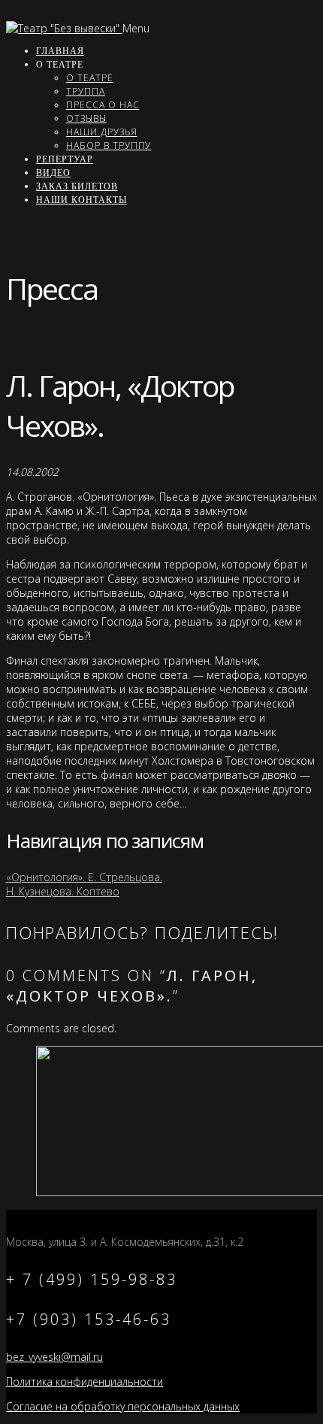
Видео (53, 172)
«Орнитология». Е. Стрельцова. (84, 877)
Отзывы (86, 118)
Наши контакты (81, 199)
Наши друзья (101, 132)
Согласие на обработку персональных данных (123, 1406)
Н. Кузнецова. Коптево (62, 891)
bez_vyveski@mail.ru (54, 1357)
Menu (135, 28)
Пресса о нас (103, 104)
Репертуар (64, 159)
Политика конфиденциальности (84, 1381)
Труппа (85, 91)
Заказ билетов (76, 186)
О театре (89, 77)
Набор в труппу (108, 145)
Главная (60, 50)
